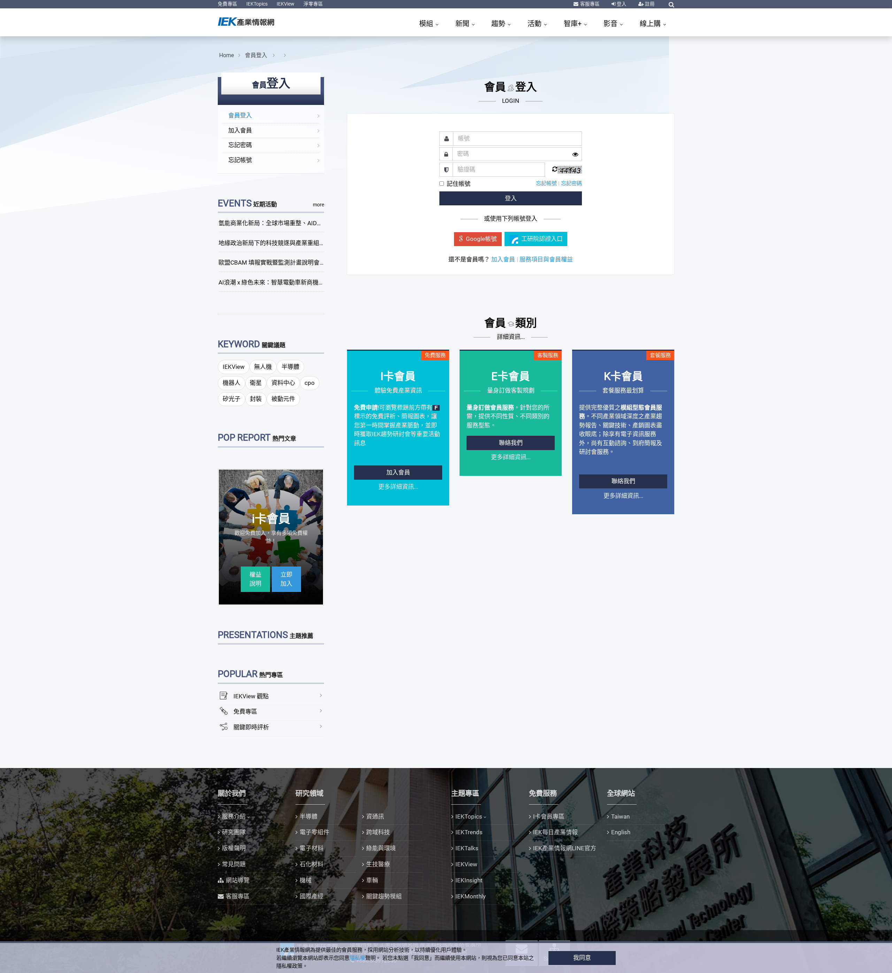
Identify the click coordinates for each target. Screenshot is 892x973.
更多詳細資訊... (398, 486)
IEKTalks (466, 848)
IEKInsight (469, 880)
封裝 (256, 398)
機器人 (231, 382)
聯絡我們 (511, 442)
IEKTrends (469, 832)
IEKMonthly (470, 896)
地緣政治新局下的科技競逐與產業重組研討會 (277, 243)
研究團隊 (234, 832)
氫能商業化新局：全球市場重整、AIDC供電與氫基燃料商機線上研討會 (310, 223)
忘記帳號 (240, 160)
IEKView (285, 4)
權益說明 (255, 579)
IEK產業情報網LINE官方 (564, 848)
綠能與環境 (381, 848)
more (318, 204)
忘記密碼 (240, 145)
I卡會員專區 (548, 816)
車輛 (372, 880)
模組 (427, 24)
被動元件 (283, 398)
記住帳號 (458, 183)
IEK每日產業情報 (555, 832)
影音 (611, 24)
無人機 (263, 366)
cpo (310, 382)
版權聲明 (234, 848)
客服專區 (589, 4)
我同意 (582, 957)
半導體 (290, 366)
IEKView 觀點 (251, 696)
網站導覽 (237, 880)
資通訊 (375, 816)
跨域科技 (378, 832)
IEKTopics (257, 4)
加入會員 (240, 130)
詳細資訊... (511, 336)
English (620, 832)
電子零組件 (314, 832)
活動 (535, 24)
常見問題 (234, 864)
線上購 (651, 24)
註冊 (649, 4)
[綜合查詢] (671, 4)
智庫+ (573, 24)
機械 (306, 880)
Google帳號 (481, 238)
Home (226, 55)
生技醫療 (378, 864)
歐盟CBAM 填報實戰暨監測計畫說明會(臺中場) (279, 262)
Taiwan (620, 816)
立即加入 (286, 579)
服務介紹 (234, 816)
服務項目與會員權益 (546, 259)
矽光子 (231, 398)
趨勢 (499, 24)
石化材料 (311, 864)
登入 (621, 4)
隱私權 (357, 958)
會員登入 (257, 55)
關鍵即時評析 (251, 727)
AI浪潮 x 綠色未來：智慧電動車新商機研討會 (277, 282)
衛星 (256, 382)
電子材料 (311, 848)
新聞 (463, 24)
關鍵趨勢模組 (384, 896)
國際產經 (311, 896)
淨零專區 (313, 4)
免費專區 (227, 4)
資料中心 (283, 382)
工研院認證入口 (542, 238)
